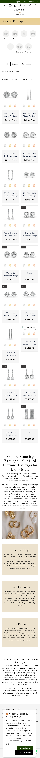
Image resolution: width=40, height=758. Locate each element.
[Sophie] (29, 254)
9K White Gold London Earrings (29, 342)
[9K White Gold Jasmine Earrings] (10, 374)
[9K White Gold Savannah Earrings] (29, 214)
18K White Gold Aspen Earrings (10, 114)
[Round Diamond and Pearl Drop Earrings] (10, 214)
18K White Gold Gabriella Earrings (10, 194)
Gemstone (26, 64)
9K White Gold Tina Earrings (10, 354)
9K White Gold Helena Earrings (10, 433)
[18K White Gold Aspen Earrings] (10, 95)
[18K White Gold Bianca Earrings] (29, 95)
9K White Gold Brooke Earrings (10, 314)
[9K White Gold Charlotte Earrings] (10, 254)
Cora (29, 432)
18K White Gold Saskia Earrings (29, 194)
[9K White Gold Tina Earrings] (10, 334)
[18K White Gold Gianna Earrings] (29, 135)
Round (18, 72)
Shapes (15, 64)
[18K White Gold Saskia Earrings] (29, 174)
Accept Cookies (25, 748)
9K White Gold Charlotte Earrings (10, 274)
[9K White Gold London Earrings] (29, 328)
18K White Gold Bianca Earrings (29, 114)
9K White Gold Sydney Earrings (29, 394)
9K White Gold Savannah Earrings (29, 234)
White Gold (6, 72)
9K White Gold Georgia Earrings (29, 314)
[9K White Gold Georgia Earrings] (29, 294)
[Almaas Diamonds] (20, 12)
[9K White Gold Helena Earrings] (10, 414)
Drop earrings (19, 628)
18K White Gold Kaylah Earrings (10, 154)
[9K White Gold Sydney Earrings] (29, 374)
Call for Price (11, 120)
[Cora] (29, 414)
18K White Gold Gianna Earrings (29, 154)
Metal (5, 64)
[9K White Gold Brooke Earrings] (10, 294)
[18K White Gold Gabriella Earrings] (10, 174)
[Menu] (6, 12)
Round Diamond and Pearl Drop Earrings (10, 234)
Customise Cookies (24, 752)
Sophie (29, 273)
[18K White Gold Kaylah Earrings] (10, 135)
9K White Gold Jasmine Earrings (11, 394)
